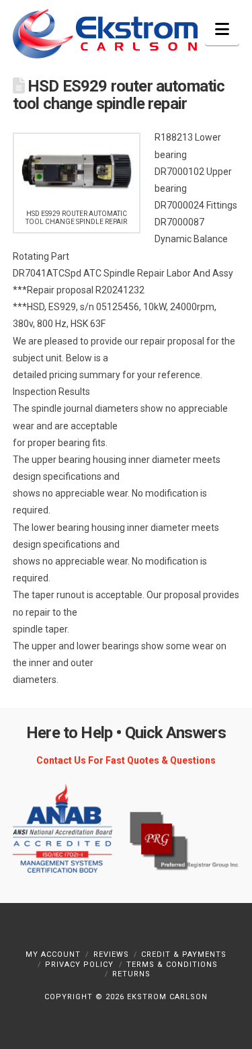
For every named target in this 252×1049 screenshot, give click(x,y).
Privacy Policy (79, 964)
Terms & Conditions (172, 964)
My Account (53, 954)
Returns (131, 974)
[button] (222, 29)
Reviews (111, 954)
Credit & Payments (183, 954)
